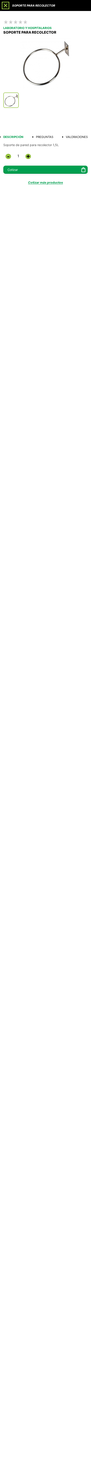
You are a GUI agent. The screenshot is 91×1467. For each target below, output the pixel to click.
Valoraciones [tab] (77, 137)
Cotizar (13, 170)
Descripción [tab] (13, 137)
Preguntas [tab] (44, 137)
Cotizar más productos (45, 182)
